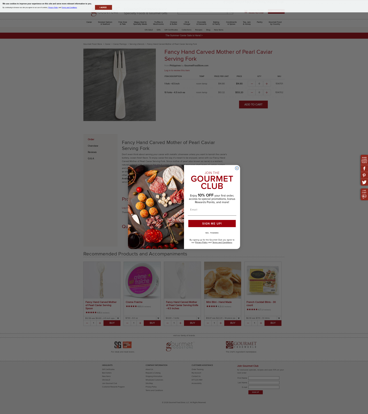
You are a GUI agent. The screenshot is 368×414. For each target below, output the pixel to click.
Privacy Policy (201, 242)
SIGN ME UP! (212, 223)
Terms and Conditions (222, 242)
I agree (103, 7)
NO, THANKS (212, 233)
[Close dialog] (237, 168)
